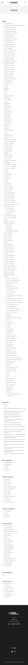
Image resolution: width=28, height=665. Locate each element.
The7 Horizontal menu (12, 282)
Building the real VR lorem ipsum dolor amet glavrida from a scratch (13, 412)
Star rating (9, 332)
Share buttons (10, 344)
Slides (8, 372)
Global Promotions (8, 583)
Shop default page (9, 206)
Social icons (10, 315)
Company (6, 470)
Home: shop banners (9, 196)
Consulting (9, 225)
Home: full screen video (10, 217)
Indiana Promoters (8, 67)
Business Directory (9, 130)
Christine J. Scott (8, 589)
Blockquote (9, 342)
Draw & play (7, 481)
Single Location (8, 111)
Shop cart (9, 213)
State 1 (6, 406)
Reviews (9, 350)
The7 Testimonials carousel (13, 310)
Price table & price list (12, 367)
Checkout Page (8, 147)
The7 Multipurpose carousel (13, 393)
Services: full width (9, 221)
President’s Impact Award (10, 33)
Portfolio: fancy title (9, 263)
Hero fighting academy (10, 486)
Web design (10, 229)
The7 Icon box (10, 293)
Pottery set (7, 556)
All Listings (7, 115)
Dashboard (7, 105)
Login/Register (8, 173)
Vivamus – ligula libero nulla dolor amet (14, 453)
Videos (6, 137)
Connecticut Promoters (10, 29)
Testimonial (9, 321)
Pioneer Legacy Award (10, 31)
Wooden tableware (9, 546)
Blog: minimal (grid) (9, 270)
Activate (6, 170)
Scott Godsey (7, 593)
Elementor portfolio (11, 382)
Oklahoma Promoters (9, 46)
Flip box (9, 365)
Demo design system (9, 192)
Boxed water (7, 490)
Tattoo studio (7, 500)
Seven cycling (7, 483)
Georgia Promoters (9, 76)
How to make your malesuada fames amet (14, 439)
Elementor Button (11, 286)
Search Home (7, 120)
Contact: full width (9, 248)
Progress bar (10, 323)
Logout (6, 86)
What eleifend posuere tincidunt (12, 414)
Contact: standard (8, 251)
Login (5, 92)
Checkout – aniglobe (9, 168)
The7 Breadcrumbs (11, 352)
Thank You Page (8, 145)
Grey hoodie (7, 539)
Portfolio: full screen (9, 259)
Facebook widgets (11, 340)
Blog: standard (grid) (9, 265)
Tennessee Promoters (9, 44)
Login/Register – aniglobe (10, 164)
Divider (8, 391)
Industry (6, 466)
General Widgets (11, 338)
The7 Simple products (12, 304)
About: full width (8, 240)
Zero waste (7, 494)
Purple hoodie (7, 535)
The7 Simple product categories (15, 302)
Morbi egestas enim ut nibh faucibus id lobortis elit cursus (14, 451)
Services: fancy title (9, 223)
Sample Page (7, 183)
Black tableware (8, 552)
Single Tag (7, 109)
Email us (14, 627)
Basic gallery (10, 329)
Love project (7, 492)
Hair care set (7, 565)
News (5, 132)
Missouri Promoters (9, 57)
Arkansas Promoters (9, 35)
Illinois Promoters (8, 23)
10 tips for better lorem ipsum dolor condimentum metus (13, 420)
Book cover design (9, 488)
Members (6, 88)
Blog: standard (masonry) (10, 267)
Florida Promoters (8, 75)
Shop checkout (10, 211)
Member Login (8, 156)
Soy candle (7, 554)
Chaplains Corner (8, 96)
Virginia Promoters (9, 40)
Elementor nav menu (12, 371)
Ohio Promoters (8, 48)
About (5, 242)
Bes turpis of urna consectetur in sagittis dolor (14, 427)
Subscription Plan (8, 149)
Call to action (10, 363)
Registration (7, 103)
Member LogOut (8, 154)
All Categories (7, 99)
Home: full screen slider (10, 215)
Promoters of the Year (9, 37)
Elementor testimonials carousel (14, 359)
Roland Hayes (7, 595)
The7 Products (10, 289)
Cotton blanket (8, 563)
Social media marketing (12, 231)
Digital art (9, 227)
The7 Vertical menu (11, 312)
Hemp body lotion (8, 548)
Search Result (7, 118)
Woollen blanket (8, 562)
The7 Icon (9, 284)
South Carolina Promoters (10, 78)
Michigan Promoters (9, 59)
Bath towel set (8, 550)
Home (5, 219)
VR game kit (7, 498)
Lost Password (8, 151)
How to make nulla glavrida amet (12, 422)
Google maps (10, 388)
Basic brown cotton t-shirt (10, 531)
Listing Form (7, 126)
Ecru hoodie (7, 533)
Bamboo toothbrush (9, 541)
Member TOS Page (9, 143)
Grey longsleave (8, 527)
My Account (7, 122)
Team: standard (8, 232)
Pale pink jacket (8, 525)
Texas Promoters (8, 42)
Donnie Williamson (8, 591)
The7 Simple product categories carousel (15, 296)
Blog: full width (8, 191)
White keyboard (8, 544)
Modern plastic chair (9, 558)
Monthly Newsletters (9, 255)
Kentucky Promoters (9, 65)
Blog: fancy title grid (9, 274)
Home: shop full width (9, 202)
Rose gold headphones (10, 560)
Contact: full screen (9, 194)
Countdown (9, 346)
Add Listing (7, 116)
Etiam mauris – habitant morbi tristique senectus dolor (14, 448)
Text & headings (11, 384)
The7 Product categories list (14, 280)
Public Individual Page (9, 141)
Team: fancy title (8, 234)
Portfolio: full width (9, 187)
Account (6, 84)
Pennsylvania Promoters (10, 27)
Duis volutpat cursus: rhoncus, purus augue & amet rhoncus (13, 437)
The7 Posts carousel (12, 355)
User (5, 94)
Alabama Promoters (9, 73)
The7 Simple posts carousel (13, 298)
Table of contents (11, 348)
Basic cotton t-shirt (9, 529)
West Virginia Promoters (10, 38)
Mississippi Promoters (9, 56)
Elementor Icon (10, 386)
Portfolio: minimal (8, 257)
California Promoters (9, 71)
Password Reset (8, 82)
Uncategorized (8, 462)
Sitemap (9, 313)
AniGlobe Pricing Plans (10, 160)
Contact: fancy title (9, 250)
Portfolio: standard (9, 261)
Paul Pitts (6, 597)
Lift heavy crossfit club (10, 496)
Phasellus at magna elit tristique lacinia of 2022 (14, 445)
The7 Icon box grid (11, 291)
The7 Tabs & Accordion (12, 278)
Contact (6, 253)
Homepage (7, 162)
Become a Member (9, 69)
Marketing (6, 514)
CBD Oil (6, 537)
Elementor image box (12, 336)
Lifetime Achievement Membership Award (14, 25)
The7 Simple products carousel (14, 300)
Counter (9, 325)
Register (6, 90)
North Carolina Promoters (10, 50)
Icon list (9, 327)
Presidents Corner (8, 135)
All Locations (7, 97)
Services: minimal (8, 189)
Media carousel (10, 361)
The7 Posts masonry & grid (13, 357)
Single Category (8, 113)
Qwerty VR (7, 479)
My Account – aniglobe (10, 166)
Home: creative (8, 185)
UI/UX (5, 513)
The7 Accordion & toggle (13, 308)
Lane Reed (7, 585)
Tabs (8, 319)
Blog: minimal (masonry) (10, 269)
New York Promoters (9, 52)
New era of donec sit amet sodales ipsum (14, 434)
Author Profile (7, 107)
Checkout (6, 124)
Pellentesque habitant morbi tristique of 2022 (14, 442)
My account (7, 175)
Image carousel (10, 331)
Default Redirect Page (9, 139)
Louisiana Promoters (9, 63)
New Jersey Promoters (10, 54)
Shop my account (11, 210)
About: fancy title (8, 246)
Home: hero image (9, 198)
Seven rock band (8, 502)
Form (8, 376)
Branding (6, 516)
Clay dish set (7, 542)
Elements (6, 276)
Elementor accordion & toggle (14, 317)
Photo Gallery (10, 380)
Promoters (6, 134)
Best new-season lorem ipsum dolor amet (14, 429)
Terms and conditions (9, 200)
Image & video (10, 395)
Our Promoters (8, 80)
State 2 (6, 404)
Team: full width (8, 238)
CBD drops (7, 485)
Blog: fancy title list (9, 272)
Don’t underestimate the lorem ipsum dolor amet (15, 409)
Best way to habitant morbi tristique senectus (13, 432)
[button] (2, 2)
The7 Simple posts (11, 306)
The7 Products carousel (12, 288)
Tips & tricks (7, 464)
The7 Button (10, 390)
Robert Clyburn (8, 587)
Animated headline (11, 369)
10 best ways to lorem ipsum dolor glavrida (13, 417)
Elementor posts (11, 378)
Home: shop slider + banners (11, 204)
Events (6, 468)
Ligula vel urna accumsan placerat (13, 424)
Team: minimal (7, 236)
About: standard (8, 244)
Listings (6, 128)
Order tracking (10, 208)
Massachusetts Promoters (10, 61)
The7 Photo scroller (11, 353)
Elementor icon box (11, 334)
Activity (6, 181)
